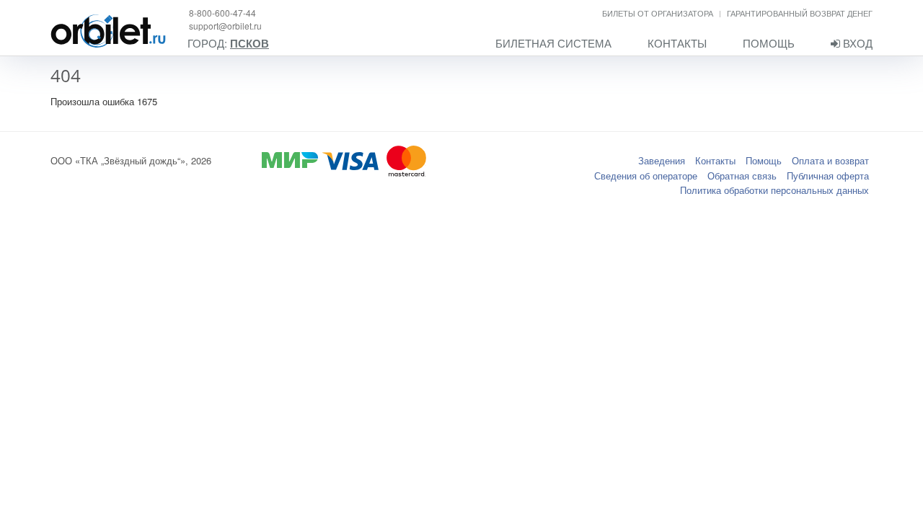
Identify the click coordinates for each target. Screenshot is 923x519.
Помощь (769, 42)
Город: (228, 43)
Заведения (661, 160)
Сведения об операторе (645, 175)
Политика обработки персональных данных (774, 190)
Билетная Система (553, 42)
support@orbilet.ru (225, 25)
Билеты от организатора (657, 13)
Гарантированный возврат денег (800, 13)
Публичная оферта (828, 175)
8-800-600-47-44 (222, 12)
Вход (856, 42)
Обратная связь (742, 175)
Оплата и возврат (830, 160)
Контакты (677, 42)
